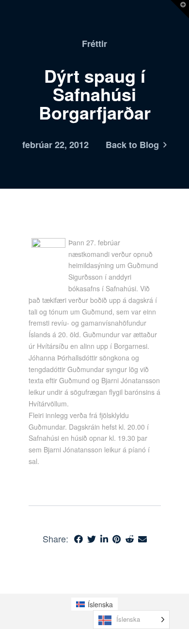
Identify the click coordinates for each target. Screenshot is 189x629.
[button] (180, 9)
